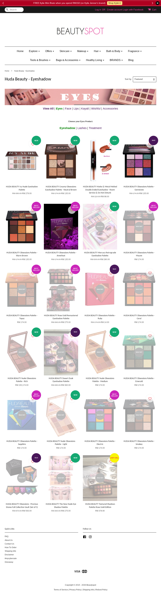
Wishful (95, 108)
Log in (98, 9)
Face (68, 108)
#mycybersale (11, 558)
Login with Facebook (133, 9)
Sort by (128, 79)
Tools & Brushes (39, 60)
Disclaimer (9, 555)
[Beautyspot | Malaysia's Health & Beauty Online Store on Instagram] (90, 537)
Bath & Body (113, 51)
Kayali (85, 108)
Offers (49, 51)
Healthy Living (94, 60)
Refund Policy (101, 590)
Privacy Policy (75, 590)
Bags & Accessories (67, 60)
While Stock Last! (129, 3)
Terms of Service (61, 590)
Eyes (59, 108)
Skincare (65, 51)
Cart (154, 9)
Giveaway (9, 562)
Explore (33, 51)
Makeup (82, 51)
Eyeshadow (67, 128)
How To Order (11, 547)
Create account (114, 9)
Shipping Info (10, 551)
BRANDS (115, 60)
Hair (96, 51)
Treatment (95, 128)
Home (20, 51)
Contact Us (9, 544)
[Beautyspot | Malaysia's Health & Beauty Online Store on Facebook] (84, 537)
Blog (130, 60)
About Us (9, 540)
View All (48, 108)
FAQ (6, 536)
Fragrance (134, 51)
